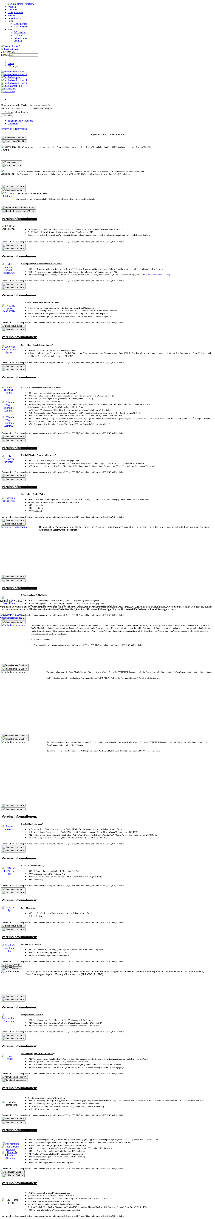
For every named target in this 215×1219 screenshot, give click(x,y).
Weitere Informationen (11, 617)
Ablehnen (17, 615)
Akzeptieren (6, 615)
